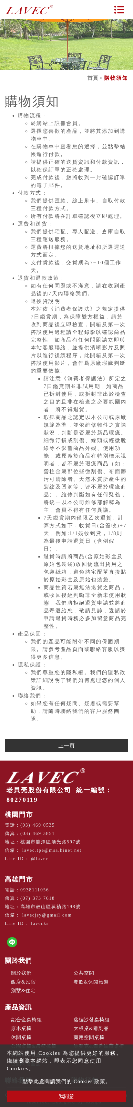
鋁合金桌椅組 (26, 1019)
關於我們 (18, 960)
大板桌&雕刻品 (91, 1028)
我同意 (66, 1096)
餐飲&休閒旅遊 (91, 982)
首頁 (92, 78)
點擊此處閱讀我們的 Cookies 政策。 (67, 1081)
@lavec (39, 858)
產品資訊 (18, 1007)
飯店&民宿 (23, 982)
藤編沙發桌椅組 (92, 1019)
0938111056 (34, 890)
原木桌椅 (21, 1028)
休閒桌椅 (21, 1037)
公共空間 (84, 973)
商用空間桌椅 (89, 1037)
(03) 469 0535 (37, 825)
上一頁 (66, 745)
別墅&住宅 (23, 990)
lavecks (40, 923)
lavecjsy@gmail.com (47, 915)
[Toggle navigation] (119, 9)
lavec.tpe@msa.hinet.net (52, 850)
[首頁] (29, 10)
